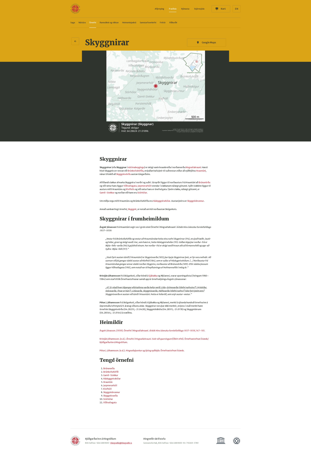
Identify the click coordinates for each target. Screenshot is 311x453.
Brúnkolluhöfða (135, 170)
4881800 (105, 443)
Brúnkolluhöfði (111, 372)
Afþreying (159, 9)
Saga (72, 22)
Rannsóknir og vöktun (109, 22)
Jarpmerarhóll (144, 186)
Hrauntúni (201, 170)
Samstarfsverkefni (148, 22)
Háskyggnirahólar (161, 201)
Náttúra (82, 22)
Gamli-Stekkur (107, 192)
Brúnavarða (109, 368)
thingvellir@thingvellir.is (121, 443)
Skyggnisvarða (110, 395)
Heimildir (111, 322)
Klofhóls (130, 189)
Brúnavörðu (204, 182)
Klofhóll (107, 389)
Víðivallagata (130, 186)
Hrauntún (107, 382)
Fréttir (163, 22)
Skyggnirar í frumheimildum (134, 219)
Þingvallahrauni (193, 167)
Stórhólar (142, 192)
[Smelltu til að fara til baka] (75, 41)
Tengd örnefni (117, 360)
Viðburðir (173, 22)
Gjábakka (153, 275)
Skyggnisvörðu (123, 174)
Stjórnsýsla (199, 9)
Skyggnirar (107, 42)
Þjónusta (185, 9)
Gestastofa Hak (150, 443)
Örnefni (92, 22)
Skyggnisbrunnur (195, 201)
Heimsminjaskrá (129, 22)
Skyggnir (132, 209)
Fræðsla (172, 9)
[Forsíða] (75, 9)
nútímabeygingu (136, 167)
